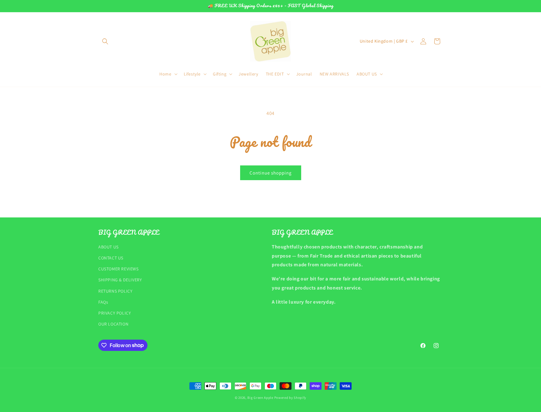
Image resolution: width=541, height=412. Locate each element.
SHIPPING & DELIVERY (120, 280)
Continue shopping (271, 173)
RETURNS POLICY (115, 291)
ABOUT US (108, 246)
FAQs (103, 302)
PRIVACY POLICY (114, 313)
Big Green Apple (260, 397)
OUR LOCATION (113, 323)
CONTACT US (110, 257)
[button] (105, 41)
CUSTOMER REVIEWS (118, 268)
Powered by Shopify (290, 397)
